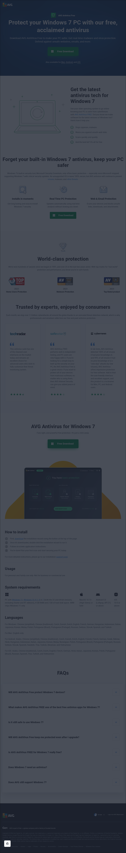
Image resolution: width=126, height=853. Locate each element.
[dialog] (63, 426)
